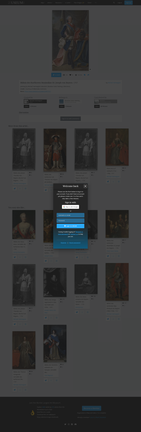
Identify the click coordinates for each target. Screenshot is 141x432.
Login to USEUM (71, 226)
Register (63, 243)
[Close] (85, 186)
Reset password (74, 243)
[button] (70, 207)
